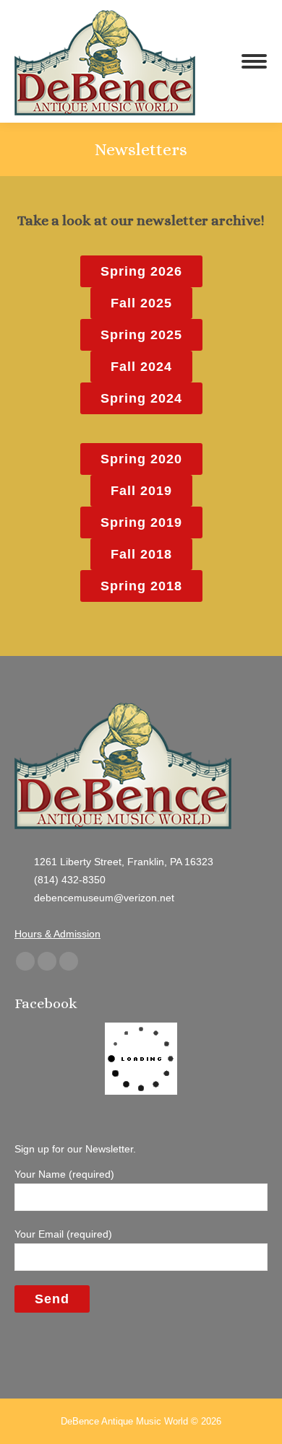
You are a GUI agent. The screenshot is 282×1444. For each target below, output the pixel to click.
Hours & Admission (57, 934)
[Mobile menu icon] (254, 61)
